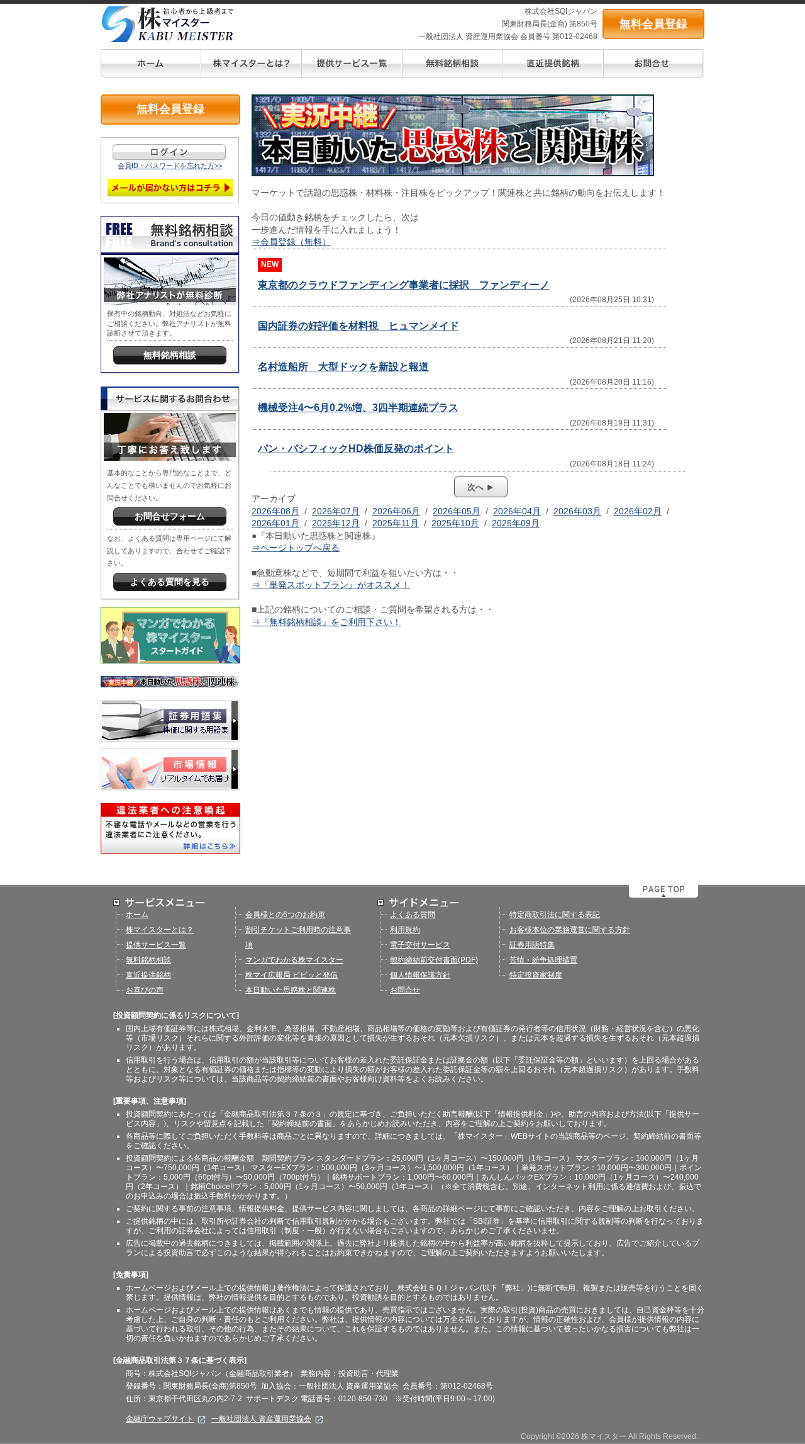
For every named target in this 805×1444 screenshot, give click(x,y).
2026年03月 (577, 511)
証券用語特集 (532, 944)
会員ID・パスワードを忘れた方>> (170, 165)
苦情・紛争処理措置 (543, 960)
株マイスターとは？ (160, 929)
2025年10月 (455, 523)
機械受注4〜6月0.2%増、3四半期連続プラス (358, 407)
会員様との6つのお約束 (285, 914)
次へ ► (480, 487)
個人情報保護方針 (420, 975)
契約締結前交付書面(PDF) (434, 960)
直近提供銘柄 (148, 975)
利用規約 (405, 929)
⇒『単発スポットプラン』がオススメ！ (331, 585)
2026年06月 (396, 511)
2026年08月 (275, 511)
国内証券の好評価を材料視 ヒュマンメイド (358, 325)
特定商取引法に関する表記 (554, 914)
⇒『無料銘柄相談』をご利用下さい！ (326, 622)
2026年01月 (275, 523)
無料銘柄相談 (148, 960)
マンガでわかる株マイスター (294, 960)
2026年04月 (517, 511)
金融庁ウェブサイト (160, 1418)
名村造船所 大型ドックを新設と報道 (343, 366)
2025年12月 (336, 523)
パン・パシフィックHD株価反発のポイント (356, 448)
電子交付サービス (420, 944)
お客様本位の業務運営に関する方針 (569, 929)
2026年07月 (336, 511)
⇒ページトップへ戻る (296, 548)
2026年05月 (456, 511)
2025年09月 (516, 523)
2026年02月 (638, 511)
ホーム (137, 914)
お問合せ (405, 990)
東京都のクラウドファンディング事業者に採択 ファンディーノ (404, 284)
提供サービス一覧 (156, 944)
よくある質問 (412, 914)
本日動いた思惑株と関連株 (290, 990)
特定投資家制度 (535, 975)
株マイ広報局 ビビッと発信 (291, 975)
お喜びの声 (145, 990)
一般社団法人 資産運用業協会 (261, 1418)
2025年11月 (395, 523)
